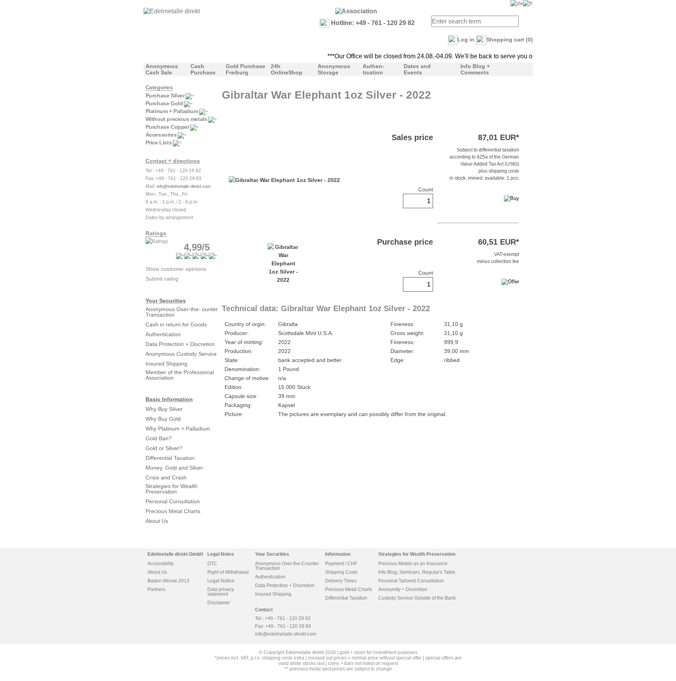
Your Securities (166, 300)
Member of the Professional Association (180, 375)
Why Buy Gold (163, 419)
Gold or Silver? (164, 448)
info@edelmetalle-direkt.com (183, 186)
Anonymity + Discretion (402, 589)
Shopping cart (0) (509, 39)
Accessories (161, 135)
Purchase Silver (165, 95)
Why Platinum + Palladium (178, 428)
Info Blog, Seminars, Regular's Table (416, 572)
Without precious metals (176, 119)
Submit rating (162, 279)
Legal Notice (220, 581)
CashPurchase (203, 69)
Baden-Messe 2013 (168, 581)
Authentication (163, 334)
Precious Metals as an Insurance (413, 563)
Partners (156, 589)
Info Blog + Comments (475, 69)
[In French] (528, 3)
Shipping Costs (341, 572)
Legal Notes (220, 554)
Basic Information (169, 399)
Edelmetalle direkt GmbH (175, 554)
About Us (157, 521)
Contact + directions (173, 161)
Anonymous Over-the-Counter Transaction (287, 566)
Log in (466, 39)
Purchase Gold (164, 103)
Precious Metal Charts (173, 511)
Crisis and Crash (166, 477)
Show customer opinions (176, 269)
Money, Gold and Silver (174, 468)
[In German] (517, 3)
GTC (212, 563)
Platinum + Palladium (172, 111)
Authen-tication (373, 69)
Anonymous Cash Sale (162, 69)
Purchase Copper (167, 127)
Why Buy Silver (164, 409)
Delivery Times (341, 581)
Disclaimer (218, 602)
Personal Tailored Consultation (411, 581)
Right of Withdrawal (228, 572)
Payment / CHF (341, 563)
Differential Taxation (170, 458)
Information (338, 554)
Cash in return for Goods (176, 324)
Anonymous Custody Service (181, 354)
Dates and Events (417, 69)
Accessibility (160, 563)
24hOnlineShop (286, 69)
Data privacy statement (220, 592)
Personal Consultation (173, 501)
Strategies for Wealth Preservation (172, 489)
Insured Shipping (166, 363)
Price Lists (159, 142)
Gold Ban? (159, 438)
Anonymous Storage (334, 69)
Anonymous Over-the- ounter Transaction (182, 312)
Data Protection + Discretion (180, 344)
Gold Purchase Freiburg (245, 69)
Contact (264, 610)
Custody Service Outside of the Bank (417, 598)
